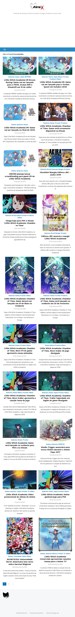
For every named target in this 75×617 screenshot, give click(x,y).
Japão (22, 77)
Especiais (54, 169)
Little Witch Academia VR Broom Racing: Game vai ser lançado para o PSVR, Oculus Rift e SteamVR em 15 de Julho (19, 83)
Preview (66, 77)
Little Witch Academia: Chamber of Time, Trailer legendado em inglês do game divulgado (55, 398)
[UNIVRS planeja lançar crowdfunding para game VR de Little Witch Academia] (20, 159)
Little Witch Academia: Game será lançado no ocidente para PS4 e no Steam (19, 445)
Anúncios (11, 77)
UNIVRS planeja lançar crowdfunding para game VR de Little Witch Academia (20, 176)
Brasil (49, 169)
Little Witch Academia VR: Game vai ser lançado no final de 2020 (19, 128)
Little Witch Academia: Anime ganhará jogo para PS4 (55, 495)
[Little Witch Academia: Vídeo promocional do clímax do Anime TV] (20, 479)
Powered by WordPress (36, 613)
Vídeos (59, 79)
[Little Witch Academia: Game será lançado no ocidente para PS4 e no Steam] (20, 428)
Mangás (60, 169)
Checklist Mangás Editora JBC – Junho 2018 (55, 173)
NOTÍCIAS (28, 77)
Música (60, 77)
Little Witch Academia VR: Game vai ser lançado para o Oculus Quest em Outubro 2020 (55, 84)
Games (17, 77)
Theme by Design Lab (52, 613)
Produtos (53, 79)
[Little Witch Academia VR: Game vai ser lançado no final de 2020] (20, 112)
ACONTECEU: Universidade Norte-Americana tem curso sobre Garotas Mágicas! (19, 561)
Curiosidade (17, 556)
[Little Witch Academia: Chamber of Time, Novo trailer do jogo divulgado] (55, 333)
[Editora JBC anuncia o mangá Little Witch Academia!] (55, 212)
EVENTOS (61, 444)
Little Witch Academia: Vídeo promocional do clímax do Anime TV (19, 496)
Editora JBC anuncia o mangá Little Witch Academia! (55, 237)
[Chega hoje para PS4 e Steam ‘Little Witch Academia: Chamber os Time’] (20, 203)
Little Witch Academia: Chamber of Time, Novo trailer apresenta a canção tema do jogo (20, 398)
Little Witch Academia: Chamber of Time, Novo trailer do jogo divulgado (55, 350)
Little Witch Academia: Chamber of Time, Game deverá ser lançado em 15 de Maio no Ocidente (19, 302)
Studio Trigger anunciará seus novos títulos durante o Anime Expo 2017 (55, 449)
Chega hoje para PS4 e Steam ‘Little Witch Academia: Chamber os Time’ (19, 223)
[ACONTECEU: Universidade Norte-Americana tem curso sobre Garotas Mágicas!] (20, 536)
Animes (13, 124)
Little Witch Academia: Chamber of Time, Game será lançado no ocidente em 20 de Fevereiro (55, 301)
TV (28, 491)
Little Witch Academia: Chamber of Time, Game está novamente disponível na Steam (55, 128)
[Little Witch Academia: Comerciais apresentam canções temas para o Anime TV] (55, 534)
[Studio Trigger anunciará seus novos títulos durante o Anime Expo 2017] (55, 430)
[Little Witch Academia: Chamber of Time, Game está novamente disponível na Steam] (55, 112)
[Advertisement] (37, 31)
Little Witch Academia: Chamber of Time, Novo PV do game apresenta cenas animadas (19, 350)
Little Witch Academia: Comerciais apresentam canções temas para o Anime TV (55, 559)
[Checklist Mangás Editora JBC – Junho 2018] (55, 158)
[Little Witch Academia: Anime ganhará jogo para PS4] (55, 479)
